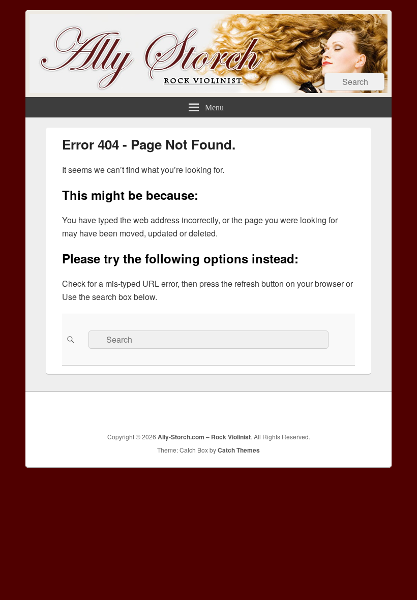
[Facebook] (283, 410)
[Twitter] (305, 410)
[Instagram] (350, 410)
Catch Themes (239, 450)
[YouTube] (328, 410)
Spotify (372, 410)
